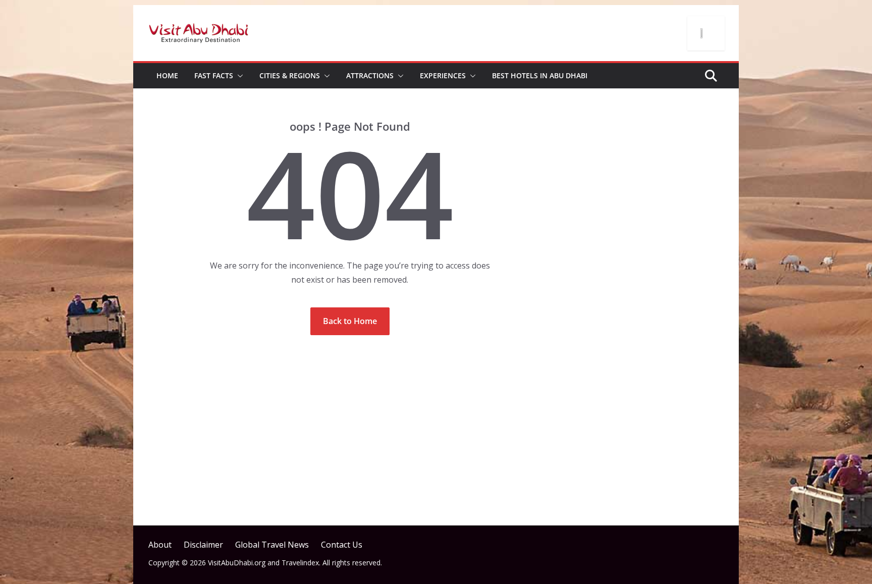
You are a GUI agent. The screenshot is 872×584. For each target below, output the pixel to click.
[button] (238, 76)
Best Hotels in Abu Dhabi (539, 75)
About (160, 544)
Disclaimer (203, 544)
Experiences (443, 75)
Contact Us (341, 544)
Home (167, 75)
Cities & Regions (289, 75)
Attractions (370, 75)
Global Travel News (272, 544)
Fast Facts (213, 75)
